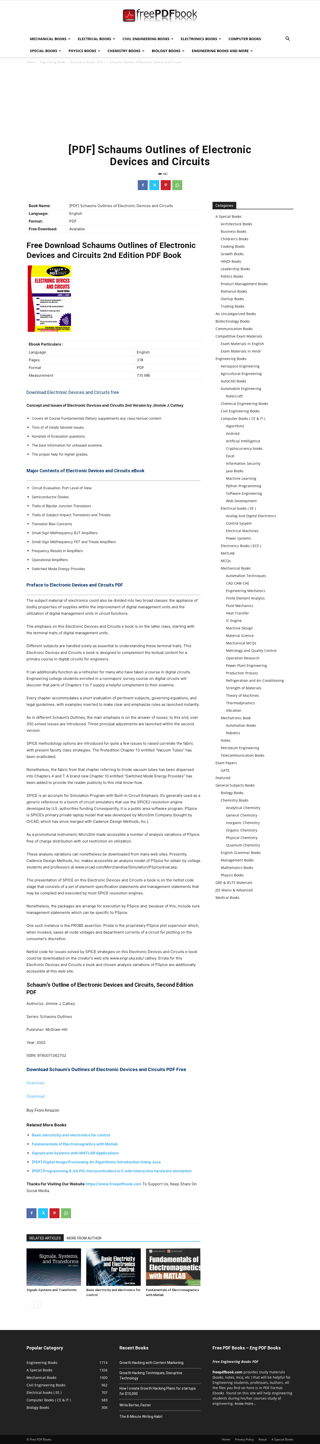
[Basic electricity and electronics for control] (113, 1267)
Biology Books (166, 50)
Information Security (243, 463)
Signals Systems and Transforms (51, 1290)
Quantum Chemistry (243, 845)
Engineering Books (53, 62)
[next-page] (37, 1305)
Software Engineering (244, 493)
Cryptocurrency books (244, 448)
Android (233, 433)
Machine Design (239, 628)
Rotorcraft (234, 396)
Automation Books (241, 725)
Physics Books (82, 50)
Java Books (235, 471)
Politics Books (232, 276)
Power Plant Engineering (246, 665)
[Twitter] (154, 185)
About (262, 1439)
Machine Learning (241, 478)
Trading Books (232, 306)
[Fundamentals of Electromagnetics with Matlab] (173, 1267)
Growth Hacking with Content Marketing (152, 1363)
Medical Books (228, 897)
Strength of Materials (244, 688)
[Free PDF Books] (160, 17)
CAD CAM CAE (237, 583)
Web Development (241, 500)
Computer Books (244, 38)
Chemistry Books (124, 50)
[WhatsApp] (177, 185)
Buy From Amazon (42, 1110)
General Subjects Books (235, 785)
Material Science (240, 635)
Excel (230, 456)
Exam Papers (226, 762)
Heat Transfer (237, 613)
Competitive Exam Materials (239, 336)
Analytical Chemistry (243, 807)
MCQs (226, 560)
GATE (225, 770)
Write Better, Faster (135, 1405)
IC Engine (234, 620)
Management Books (237, 860)
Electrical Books (94, 38)
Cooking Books (233, 246)
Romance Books (234, 291)
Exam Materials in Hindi (241, 351)
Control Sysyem (239, 523)
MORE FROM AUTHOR (84, 1238)
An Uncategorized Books (236, 313)
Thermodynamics (240, 703)
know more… (245, 1403)
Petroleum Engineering (240, 747)
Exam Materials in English (242, 343)
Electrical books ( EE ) (238, 508)
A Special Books (229, 216)
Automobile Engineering (241, 388)
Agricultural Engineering (241, 373)
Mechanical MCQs (241, 643)
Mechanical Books (48, 38)
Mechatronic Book (236, 718)
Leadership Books (235, 268)
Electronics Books (199, 38)
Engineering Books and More (220, 50)
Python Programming (243, 485)
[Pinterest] (166, 185)
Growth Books (232, 253)
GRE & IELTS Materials (234, 882)
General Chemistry (241, 815)
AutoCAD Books (233, 381)
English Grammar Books (241, 852)
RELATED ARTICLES (45, 1238)
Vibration (233, 710)
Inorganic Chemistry (243, 822)
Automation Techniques (246, 575)
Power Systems (238, 538)
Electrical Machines (242, 530)
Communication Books (234, 328)
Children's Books (234, 239)
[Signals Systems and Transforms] (53, 1267)
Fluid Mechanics (239, 605)
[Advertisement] (160, 102)
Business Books (233, 231)
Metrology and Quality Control (251, 650)
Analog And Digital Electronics (251, 515)
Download (35, 1083)
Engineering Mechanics (245, 590)
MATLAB (227, 553)
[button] (288, 39)
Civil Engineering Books (146, 38)
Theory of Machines (242, 695)
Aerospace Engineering (240, 366)
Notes (225, 740)
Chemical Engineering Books (244, 403)
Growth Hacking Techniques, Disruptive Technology (151, 1375)
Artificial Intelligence (243, 441)
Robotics (233, 732)
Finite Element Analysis (245, 598)
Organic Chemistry (241, 830)
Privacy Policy (244, 1439)
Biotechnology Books (233, 321)
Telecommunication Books (242, 755)
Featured (223, 777)
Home (30, 62)
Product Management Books (244, 283)
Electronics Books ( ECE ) (87, 62)
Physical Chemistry (242, 837)
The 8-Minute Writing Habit (141, 1417)
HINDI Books (231, 261)
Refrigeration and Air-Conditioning (255, 680)
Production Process (242, 673)
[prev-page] (29, 1305)
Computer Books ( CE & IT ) (243, 418)
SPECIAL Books (43, 50)
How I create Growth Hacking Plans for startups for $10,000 (158, 1391)
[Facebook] (143, 185)
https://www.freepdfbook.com (114, 1184)
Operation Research (243, 658)
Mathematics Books (237, 867)
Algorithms (235, 426)
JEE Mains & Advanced (234, 890)
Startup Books (232, 298)
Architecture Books (236, 224)
